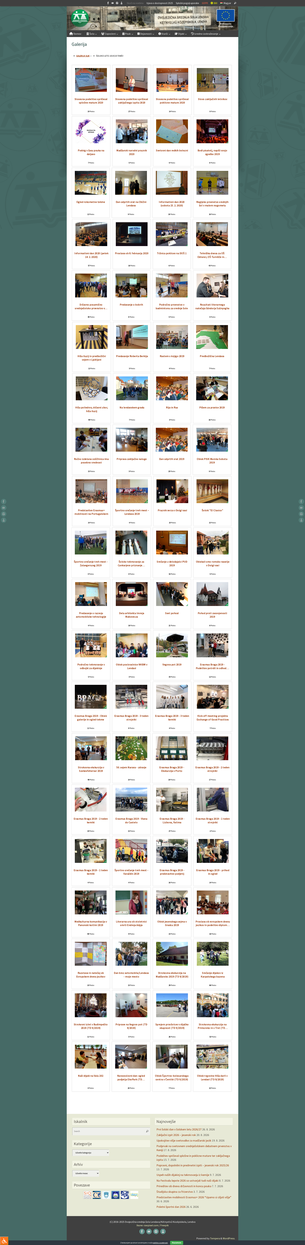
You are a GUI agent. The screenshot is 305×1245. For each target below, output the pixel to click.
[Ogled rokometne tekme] (91, 194)
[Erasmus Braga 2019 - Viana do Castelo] (131, 810)
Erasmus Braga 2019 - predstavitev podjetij (172, 872)
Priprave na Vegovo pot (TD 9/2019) (131, 1026)
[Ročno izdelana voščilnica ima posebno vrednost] (91, 450)
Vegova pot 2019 (172, 664)
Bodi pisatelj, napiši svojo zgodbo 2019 (212, 152)
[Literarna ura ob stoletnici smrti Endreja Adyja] (131, 913)
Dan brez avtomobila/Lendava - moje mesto (131, 974)
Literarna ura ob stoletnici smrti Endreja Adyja (131, 923)
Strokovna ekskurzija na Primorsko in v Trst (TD (213, 1026)
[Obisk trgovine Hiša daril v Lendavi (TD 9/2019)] (212, 1067)
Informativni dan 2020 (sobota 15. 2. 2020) (172, 203)
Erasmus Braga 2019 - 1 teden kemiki (91, 872)
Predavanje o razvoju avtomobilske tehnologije (91, 615)
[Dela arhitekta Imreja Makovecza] (132, 605)
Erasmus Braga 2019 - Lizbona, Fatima (172, 820)
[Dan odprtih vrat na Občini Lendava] (131, 194)
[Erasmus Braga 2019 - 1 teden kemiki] (91, 862)
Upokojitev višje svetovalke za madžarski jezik (183, 1140)
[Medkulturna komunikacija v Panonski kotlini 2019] (91, 913)
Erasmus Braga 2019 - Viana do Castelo (131, 820)
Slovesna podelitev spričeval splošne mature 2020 (91, 100)
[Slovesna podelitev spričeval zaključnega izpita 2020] (132, 91)
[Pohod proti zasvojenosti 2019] (212, 605)
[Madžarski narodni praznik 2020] (132, 142)
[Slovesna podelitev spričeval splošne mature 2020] (91, 91)
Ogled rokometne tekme (90, 201)
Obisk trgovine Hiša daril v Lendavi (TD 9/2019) (212, 1077)
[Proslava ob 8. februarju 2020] (132, 245)
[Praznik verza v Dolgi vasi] (172, 502)
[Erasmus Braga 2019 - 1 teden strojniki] (213, 810)
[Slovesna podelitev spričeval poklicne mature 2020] (172, 91)
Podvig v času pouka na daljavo (91, 152)
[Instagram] (117, 3)
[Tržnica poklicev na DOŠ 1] (172, 245)
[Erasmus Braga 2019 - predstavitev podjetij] (172, 862)
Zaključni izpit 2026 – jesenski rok (176, 1135)
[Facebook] (108, 3)
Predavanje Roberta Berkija (132, 356)
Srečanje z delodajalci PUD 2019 (172, 563)
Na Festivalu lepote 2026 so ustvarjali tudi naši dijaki (187, 1180)
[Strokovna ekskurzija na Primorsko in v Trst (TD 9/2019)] (213, 1016)
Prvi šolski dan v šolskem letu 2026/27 (179, 1129)
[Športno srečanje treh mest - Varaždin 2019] (131, 862)
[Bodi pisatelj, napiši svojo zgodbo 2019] (212, 142)
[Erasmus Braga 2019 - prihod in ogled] (213, 862)
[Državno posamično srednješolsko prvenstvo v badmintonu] (91, 296)
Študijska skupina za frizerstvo (174, 1191)
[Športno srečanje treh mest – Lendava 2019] (132, 502)
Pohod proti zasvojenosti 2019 (212, 615)
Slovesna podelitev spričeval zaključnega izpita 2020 (131, 100)
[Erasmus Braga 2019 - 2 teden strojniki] (212, 759)
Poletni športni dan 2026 (171, 1207)
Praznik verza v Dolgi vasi (172, 510)
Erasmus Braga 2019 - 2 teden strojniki (212, 769)
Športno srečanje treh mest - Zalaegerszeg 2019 (91, 563)
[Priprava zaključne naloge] (132, 450)
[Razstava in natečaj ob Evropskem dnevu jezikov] (91, 964)
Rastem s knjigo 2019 (172, 356)
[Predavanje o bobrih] (131, 296)
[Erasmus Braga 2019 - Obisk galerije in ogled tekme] (91, 707)
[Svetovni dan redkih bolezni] (172, 142)
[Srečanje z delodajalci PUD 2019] (172, 553)
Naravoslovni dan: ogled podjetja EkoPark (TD (131, 1077)
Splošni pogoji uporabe (187, 3)
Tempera (215, 1238)
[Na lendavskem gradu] (132, 399)
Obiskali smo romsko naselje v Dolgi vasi (213, 563)
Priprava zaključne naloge (132, 459)
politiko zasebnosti (160, 1243)
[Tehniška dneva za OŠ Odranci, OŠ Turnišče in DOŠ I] (212, 245)
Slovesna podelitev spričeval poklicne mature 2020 (172, 100)
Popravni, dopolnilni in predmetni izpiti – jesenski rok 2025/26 (192, 1165)
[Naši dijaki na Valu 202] (91, 1067)
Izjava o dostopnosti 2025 (159, 3)
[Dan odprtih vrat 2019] (172, 450)
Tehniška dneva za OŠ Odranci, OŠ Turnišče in (212, 255)
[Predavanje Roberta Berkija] (132, 348)
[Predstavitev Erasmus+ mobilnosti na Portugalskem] (91, 502)
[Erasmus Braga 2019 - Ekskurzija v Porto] (172, 759)
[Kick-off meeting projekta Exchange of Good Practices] (213, 707)
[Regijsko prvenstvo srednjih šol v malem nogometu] (212, 194)
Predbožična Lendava (212, 356)
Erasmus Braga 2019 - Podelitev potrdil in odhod (212, 666)
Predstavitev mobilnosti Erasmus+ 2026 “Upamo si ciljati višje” (193, 1197)
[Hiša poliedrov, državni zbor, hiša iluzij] (92, 399)
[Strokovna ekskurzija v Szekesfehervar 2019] (91, 759)
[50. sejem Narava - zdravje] (131, 759)
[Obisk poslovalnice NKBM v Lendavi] (132, 656)
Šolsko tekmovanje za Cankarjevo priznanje (131, 563)
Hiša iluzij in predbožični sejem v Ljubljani (92, 357)
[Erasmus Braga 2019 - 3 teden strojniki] (131, 707)
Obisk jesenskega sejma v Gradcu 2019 (172, 923)
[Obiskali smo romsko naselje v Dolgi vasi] (213, 553)
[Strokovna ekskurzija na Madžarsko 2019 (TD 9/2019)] (172, 964)
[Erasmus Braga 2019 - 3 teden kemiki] (172, 707)
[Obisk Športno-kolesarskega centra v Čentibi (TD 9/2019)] (172, 1067)
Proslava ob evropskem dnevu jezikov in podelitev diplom (213, 923)
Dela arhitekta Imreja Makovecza (131, 615)
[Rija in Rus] (172, 399)
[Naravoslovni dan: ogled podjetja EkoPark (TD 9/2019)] (131, 1067)
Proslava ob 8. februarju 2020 (132, 253)
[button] (152, 18)
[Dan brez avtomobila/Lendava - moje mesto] (131, 964)
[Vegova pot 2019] (172, 656)
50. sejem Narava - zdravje (131, 767)
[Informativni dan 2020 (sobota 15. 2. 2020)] (172, 194)
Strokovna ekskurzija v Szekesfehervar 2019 (91, 769)
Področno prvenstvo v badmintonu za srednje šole (172, 306)
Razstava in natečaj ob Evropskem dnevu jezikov (90, 974)
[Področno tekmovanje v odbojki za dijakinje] (91, 656)
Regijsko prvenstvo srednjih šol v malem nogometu (212, 203)
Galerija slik (83, 55)
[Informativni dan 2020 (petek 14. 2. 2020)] (91, 245)
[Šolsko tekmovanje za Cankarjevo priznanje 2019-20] (131, 553)
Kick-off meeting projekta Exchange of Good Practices (213, 717)
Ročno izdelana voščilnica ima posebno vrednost (91, 460)
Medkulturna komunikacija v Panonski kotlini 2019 (91, 923)
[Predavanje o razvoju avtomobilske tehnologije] (91, 605)
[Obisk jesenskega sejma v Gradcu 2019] (172, 913)
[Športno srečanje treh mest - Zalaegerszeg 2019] (91, 553)
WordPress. (229, 1238)
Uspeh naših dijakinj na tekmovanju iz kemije (182, 1175)
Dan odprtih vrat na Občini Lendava (131, 203)
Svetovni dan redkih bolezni (172, 150)
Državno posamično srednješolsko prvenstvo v (91, 306)
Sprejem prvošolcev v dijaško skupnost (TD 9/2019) (172, 1026)
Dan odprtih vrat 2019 (171, 459)
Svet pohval (172, 613)
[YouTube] (112, 3)
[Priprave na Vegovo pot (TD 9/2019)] (131, 1016)
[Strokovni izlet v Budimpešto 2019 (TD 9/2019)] (91, 1016)
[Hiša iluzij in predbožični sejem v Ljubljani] (92, 348)
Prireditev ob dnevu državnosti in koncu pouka (183, 1186)
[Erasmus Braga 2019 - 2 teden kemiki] (91, 810)
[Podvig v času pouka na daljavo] (91, 142)
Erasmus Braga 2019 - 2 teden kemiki (91, 820)
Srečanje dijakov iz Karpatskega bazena (213, 974)
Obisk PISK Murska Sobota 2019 (212, 460)
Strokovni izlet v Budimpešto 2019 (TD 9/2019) (91, 1026)
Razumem (176, 1243)
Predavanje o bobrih (131, 304)
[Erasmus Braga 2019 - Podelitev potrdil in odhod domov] (212, 656)
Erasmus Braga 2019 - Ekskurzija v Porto (171, 769)
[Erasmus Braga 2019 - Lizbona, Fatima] (172, 810)
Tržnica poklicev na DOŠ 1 (172, 253)
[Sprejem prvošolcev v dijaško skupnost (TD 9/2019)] (172, 1016)
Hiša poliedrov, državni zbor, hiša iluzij (91, 409)
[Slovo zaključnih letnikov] (213, 91)
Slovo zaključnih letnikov (212, 99)
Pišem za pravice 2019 (212, 407)
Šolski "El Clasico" (212, 510)
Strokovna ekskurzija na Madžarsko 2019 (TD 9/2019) (172, 974)
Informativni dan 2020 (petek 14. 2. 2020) (91, 255)
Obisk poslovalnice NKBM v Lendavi (131, 666)
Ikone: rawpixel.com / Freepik (152, 1225)
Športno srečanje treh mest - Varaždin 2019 (131, 872)
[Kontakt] (121, 3)
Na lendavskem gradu (132, 407)
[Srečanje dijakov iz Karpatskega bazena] (213, 964)
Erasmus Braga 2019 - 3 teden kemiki (172, 717)
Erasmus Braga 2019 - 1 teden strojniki (213, 820)
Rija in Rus (172, 407)
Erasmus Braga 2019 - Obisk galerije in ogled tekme (91, 717)
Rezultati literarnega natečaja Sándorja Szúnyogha (212, 306)
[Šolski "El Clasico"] (212, 502)
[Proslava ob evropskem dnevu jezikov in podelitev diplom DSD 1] (213, 913)
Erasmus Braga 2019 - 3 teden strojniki (131, 717)
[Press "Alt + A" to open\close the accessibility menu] (4, 1241)
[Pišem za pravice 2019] (212, 399)
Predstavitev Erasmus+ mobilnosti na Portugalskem (91, 512)
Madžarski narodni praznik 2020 (131, 152)
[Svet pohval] (172, 605)
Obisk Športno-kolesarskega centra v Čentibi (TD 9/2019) (171, 1077)
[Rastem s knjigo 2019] (172, 348)
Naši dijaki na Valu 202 (90, 1075)
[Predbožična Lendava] (212, 348)
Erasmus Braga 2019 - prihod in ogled (212, 872)
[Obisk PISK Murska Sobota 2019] (212, 450)
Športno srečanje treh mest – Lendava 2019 (132, 512)
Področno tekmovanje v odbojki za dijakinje (91, 666)
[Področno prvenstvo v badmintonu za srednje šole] (172, 296)
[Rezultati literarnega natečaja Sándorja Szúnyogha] (212, 296)
